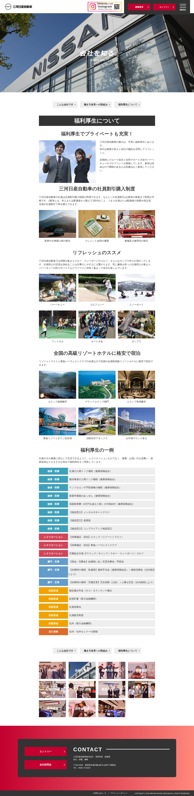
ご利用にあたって (99, 793)
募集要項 (139, 7)
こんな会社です (65, 104)
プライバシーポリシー (118, 793)
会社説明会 (45, 764)
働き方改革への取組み (96, 104)
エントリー (164, 7)
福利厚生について (127, 104)
